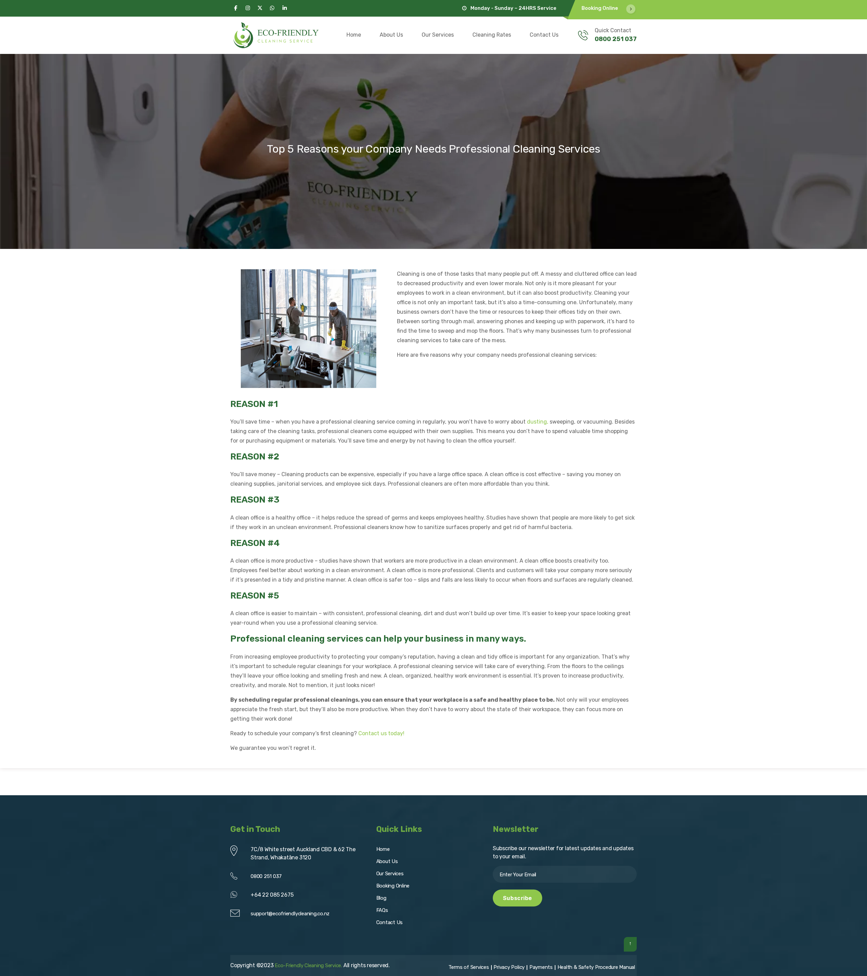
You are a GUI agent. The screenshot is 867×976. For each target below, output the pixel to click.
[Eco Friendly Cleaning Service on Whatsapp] (272, 8)
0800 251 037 (616, 39)
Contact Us (544, 35)
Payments (541, 967)
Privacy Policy (509, 967)
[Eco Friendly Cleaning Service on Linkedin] (284, 8)
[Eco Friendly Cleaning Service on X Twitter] (260, 8)
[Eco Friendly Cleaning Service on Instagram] (247, 8)
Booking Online (599, 8)
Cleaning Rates (491, 35)
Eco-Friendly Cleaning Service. (308, 965)
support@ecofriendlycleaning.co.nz (290, 914)
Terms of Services (468, 967)
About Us (391, 35)
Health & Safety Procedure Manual (596, 967)
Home (353, 35)
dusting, (537, 421)
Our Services (438, 35)
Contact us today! (381, 733)
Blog (381, 898)
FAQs (382, 910)
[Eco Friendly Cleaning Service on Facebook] (235, 8)
